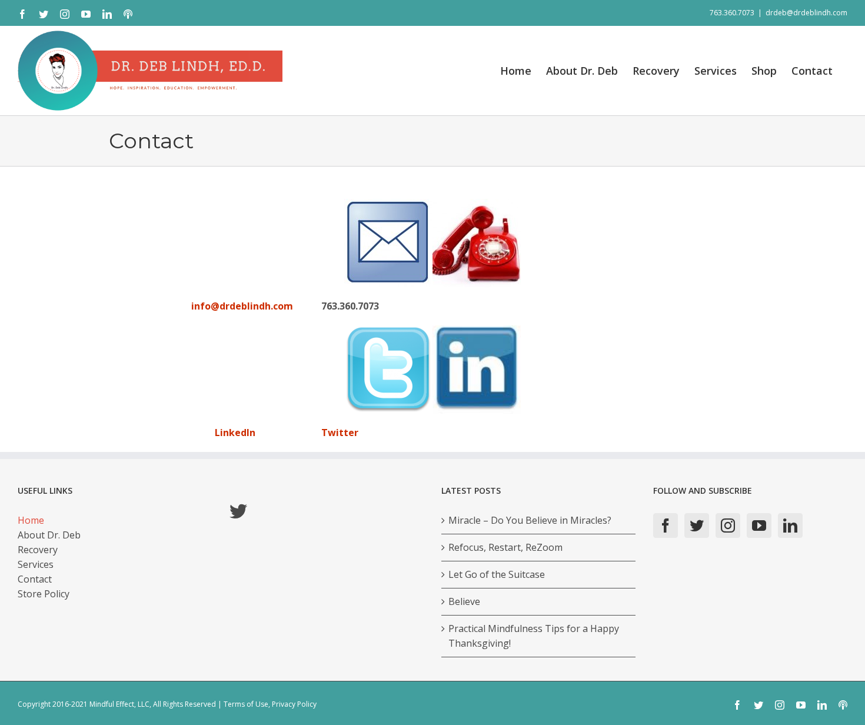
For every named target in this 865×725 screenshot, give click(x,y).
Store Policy (43, 593)
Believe (464, 601)
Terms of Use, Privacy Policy (270, 704)
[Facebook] (665, 525)
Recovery (38, 549)
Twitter (339, 432)
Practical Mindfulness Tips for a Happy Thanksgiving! (533, 636)
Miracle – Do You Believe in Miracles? (529, 520)
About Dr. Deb (49, 534)
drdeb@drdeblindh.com (806, 13)
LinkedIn (233, 432)
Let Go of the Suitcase (496, 574)
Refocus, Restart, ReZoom (505, 547)
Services (36, 564)
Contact (35, 579)
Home (31, 520)
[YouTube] (759, 525)
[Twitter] (696, 525)
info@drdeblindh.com (242, 306)
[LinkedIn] (790, 525)
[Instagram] (728, 525)
